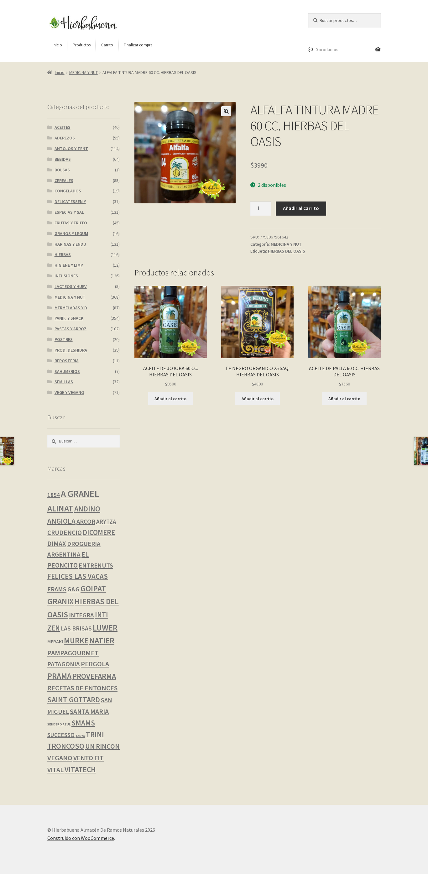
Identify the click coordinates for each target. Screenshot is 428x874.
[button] (226, 111)
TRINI (95, 734)
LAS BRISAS (76, 628)
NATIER (101, 641)
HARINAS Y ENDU (70, 244)
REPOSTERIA (67, 361)
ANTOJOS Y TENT (71, 148)
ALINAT (60, 508)
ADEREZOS (65, 138)
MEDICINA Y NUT (83, 72)
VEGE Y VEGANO (69, 392)
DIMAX (56, 543)
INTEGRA (81, 615)
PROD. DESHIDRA (71, 350)
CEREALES (64, 180)
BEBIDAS (63, 159)
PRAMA (59, 676)
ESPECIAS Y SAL (69, 212)
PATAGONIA (63, 664)
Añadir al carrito (301, 208)
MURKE (76, 641)
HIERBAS (63, 254)
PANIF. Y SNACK (69, 318)
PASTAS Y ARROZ (70, 329)
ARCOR (85, 521)
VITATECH (80, 769)
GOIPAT (93, 589)
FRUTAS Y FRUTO (71, 223)
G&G (73, 589)
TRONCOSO (65, 746)
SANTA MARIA (89, 711)
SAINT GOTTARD (73, 699)
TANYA (80, 736)
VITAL (55, 770)
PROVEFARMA (94, 676)
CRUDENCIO (64, 532)
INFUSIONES (66, 276)
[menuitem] (57, 45)
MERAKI (55, 641)
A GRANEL (80, 494)
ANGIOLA (61, 521)
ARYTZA (106, 521)
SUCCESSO (61, 735)
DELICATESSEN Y (70, 201)
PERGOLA (95, 664)
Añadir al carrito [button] (170, 398)
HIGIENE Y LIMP (69, 265)
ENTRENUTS (96, 565)
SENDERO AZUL (58, 724)
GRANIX (60, 601)
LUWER (105, 627)
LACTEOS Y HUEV (71, 286)
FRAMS (56, 589)
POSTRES (64, 339)
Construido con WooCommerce (80, 838)
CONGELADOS (68, 191)
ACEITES (62, 127)
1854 (53, 495)
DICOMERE (99, 532)
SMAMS (83, 722)
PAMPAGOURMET (73, 652)
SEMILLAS (64, 382)
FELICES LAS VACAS (77, 576)
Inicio (60, 72)
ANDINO (87, 508)
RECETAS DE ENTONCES (82, 687)
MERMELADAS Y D (71, 308)
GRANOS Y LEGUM (71, 233)
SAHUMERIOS (67, 371)
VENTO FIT (88, 758)
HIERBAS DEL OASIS (286, 251)
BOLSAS (62, 170)
